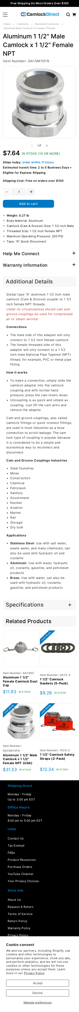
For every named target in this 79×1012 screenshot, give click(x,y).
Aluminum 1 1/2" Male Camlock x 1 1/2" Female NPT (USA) (20, 759)
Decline (37, 993)
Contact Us (16, 838)
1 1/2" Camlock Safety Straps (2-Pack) (57, 756)
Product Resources (22, 860)
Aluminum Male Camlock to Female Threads (29, 28)
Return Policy (17, 921)
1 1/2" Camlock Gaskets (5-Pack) (54, 681)
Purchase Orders (20, 867)
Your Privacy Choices (23, 881)
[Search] (68, 15)
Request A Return (21, 907)
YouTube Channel (20, 874)
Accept (37, 983)
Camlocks (23, 23)
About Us (14, 900)
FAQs (11, 852)
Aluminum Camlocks (47, 23)
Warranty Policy (19, 928)
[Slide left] (32, 146)
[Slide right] (47, 146)
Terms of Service (20, 914)
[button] (5, 15)
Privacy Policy (34, 973)
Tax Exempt (16, 845)
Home (7, 23)
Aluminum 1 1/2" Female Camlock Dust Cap (20, 681)
